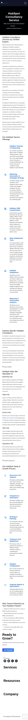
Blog (14, 684)
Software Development (14, 675)
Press (14, 688)
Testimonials (14, 702)
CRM (14, 671)
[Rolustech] (4, 3)
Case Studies (14, 686)
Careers (14, 700)
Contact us (14, 698)
